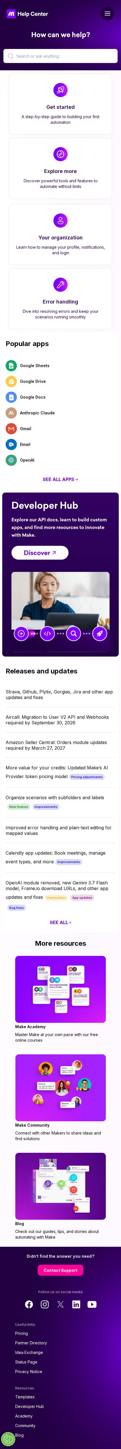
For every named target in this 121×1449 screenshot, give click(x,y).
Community (25, 1425)
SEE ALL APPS (58, 479)
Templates (25, 1396)
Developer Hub (29, 1406)
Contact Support (60, 1270)
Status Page (26, 1362)
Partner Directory (31, 1342)
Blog (19, 1435)
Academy (24, 1416)
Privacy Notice (28, 1371)
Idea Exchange (29, 1352)
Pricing (21, 1333)
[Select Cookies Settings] (8, 1439)
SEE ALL (59, 922)
